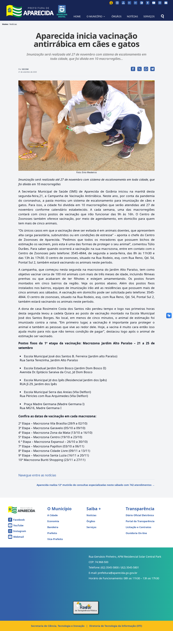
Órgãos (90, 521)
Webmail (18, 536)
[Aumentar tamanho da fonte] (135, 2)
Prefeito (52, 533)
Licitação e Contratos (138, 527)
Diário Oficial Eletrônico (140, 515)
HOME (77, 16)
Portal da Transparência (140, 521)
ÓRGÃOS (117, 16)
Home (5, 24)
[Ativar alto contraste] (141, 2)
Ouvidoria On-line (136, 533)
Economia (53, 521)
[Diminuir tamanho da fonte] (129, 2)
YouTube (18, 525)
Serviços (91, 527)
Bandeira (52, 527)
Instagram (19, 531)
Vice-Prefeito (55, 539)
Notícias (13, 24)
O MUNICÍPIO (94, 16)
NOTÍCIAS (132, 16)
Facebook (19, 519)
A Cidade (52, 515)
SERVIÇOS (149, 16)
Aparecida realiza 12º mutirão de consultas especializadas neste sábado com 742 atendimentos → (96, 485)
